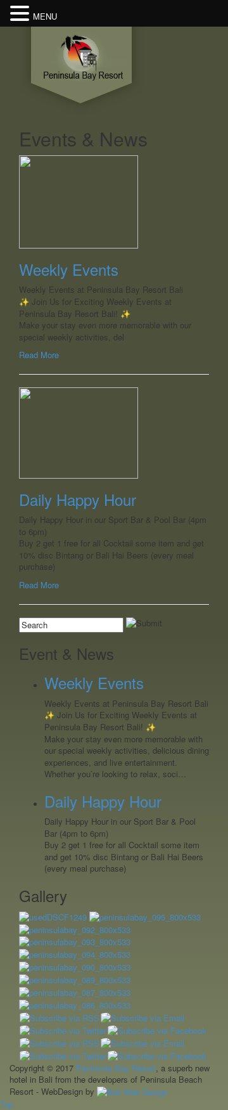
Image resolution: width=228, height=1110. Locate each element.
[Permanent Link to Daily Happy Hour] (78, 431)
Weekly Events (68, 269)
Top (6, 1104)
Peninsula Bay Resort (116, 1068)
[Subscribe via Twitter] (63, 1029)
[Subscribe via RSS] (59, 1016)
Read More (39, 355)
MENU (45, 16)
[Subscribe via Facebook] (157, 1029)
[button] (21, 13)
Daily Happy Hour (77, 499)
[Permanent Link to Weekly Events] (78, 201)
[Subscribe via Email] (142, 1016)
